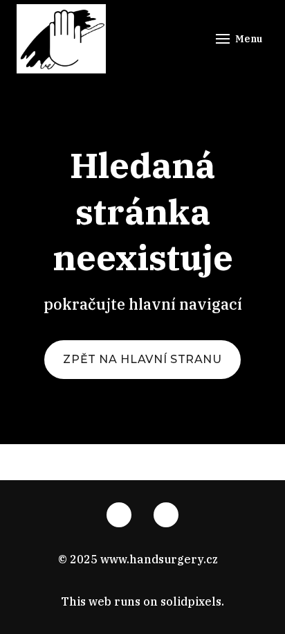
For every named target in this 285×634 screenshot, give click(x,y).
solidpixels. (192, 601)
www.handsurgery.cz (159, 559)
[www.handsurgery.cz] (61, 38)
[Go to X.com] (166, 514)
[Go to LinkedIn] (119, 514)
